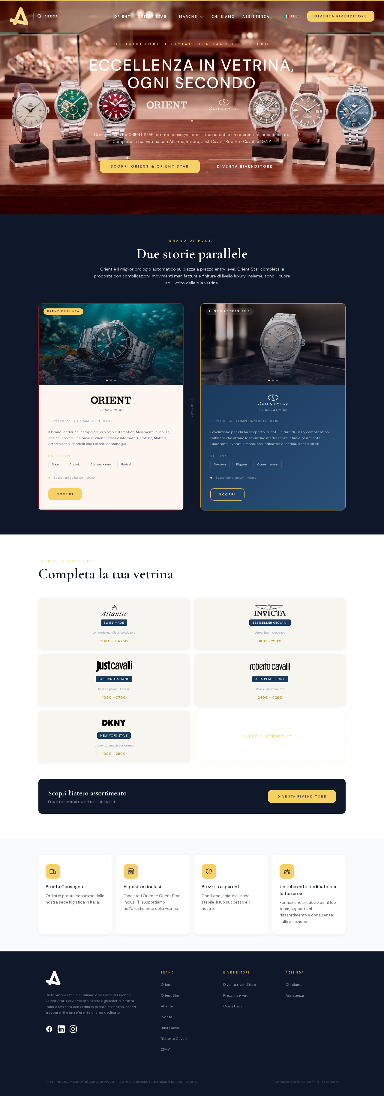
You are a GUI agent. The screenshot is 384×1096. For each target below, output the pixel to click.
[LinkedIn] (61, 1029)
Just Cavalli (171, 1027)
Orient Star (170, 995)
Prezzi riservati (235, 995)
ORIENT (122, 16)
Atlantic (167, 1006)
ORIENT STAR (152, 16)
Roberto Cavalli (174, 1038)
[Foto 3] (115, 380)
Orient (166, 984)
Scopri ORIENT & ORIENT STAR (150, 166)
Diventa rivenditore (245, 166)
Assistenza (256, 16)
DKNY (165, 1049)
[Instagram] (73, 1029)
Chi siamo (223, 16)
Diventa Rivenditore (340, 16)
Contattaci (232, 1006)
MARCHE (188, 16)
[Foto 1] (107, 380)
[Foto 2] (111, 380)
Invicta (166, 1017)
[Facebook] (49, 1029)
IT (289, 16)
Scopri (65, 494)
